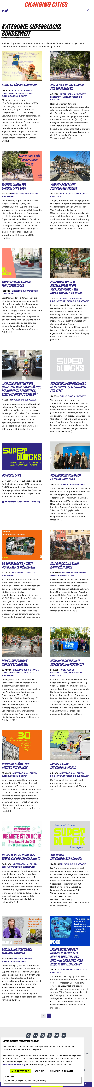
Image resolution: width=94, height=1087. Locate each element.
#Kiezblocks (18, 90)
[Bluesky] (56, 1035)
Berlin (29, 90)
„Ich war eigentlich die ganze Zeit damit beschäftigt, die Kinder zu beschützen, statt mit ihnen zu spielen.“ (21, 389)
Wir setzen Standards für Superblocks (16, 284)
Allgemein (79, 298)
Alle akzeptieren (20, 1071)
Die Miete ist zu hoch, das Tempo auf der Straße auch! (21, 857)
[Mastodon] (49, 1035)
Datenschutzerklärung (14, 1064)
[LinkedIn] (42, 1035)
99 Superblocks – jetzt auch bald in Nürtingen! (18, 565)
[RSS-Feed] (63, 1035)
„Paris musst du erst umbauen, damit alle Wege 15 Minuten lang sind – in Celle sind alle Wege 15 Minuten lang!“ (66, 957)
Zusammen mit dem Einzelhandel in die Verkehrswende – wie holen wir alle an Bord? (66, 287)
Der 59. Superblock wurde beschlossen (15, 662)
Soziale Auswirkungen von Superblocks (17, 951)
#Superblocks (11, 475)
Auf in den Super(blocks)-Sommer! (66, 857)
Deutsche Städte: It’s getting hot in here (15, 766)
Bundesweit (8, 93)
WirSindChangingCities (62, 575)
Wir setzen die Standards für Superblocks (67, 87)
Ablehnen (40, 1071)
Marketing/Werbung (37, 1080)
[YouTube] (35, 1035)
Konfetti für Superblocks (19, 85)
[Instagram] (28, 1035)
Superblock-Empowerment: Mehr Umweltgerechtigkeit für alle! (68, 387)
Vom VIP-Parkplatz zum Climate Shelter (63, 186)
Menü (4, 11)
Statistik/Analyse (15, 1080)
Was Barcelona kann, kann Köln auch (65, 565)
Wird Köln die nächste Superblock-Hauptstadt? (67, 662)
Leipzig (28, 958)
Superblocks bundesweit (14, 96)
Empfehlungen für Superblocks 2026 (14, 186)
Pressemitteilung (24, 93)
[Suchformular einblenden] (88, 11)
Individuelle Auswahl (61, 1071)
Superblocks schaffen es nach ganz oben (65, 477)
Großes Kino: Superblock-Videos (63, 766)
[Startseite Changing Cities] (46, 4)
